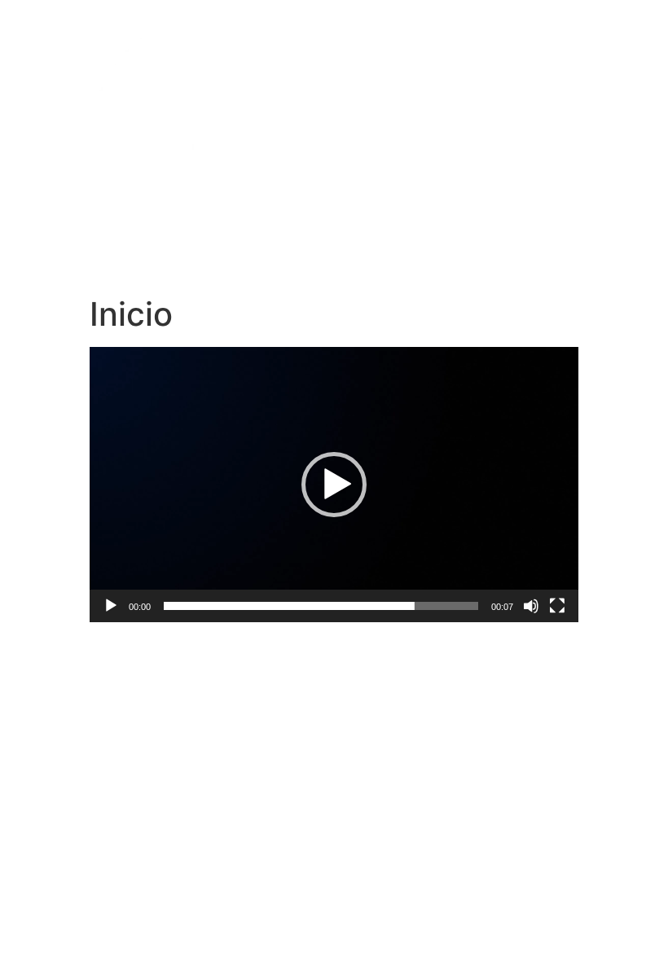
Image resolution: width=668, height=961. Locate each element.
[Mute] (531, 606)
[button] (334, 484)
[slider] (321, 606)
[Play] (111, 606)
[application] (334, 484)
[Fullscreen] (557, 606)
